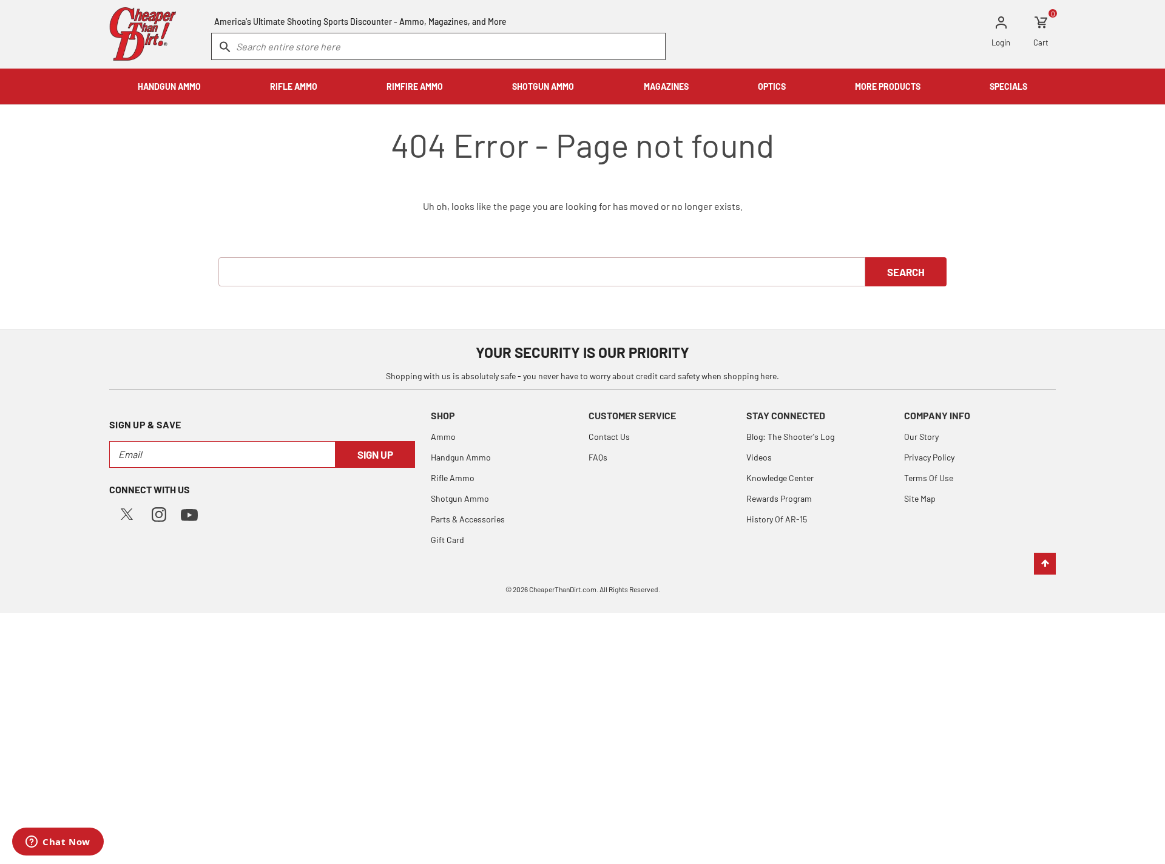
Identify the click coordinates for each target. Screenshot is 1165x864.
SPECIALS (1008, 86)
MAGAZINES (666, 86)
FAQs (598, 457)
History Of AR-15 (776, 519)
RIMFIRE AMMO (415, 86)
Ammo (443, 436)
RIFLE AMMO (293, 86)
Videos (759, 457)
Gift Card (447, 540)
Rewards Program (779, 498)
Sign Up (375, 454)
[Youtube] (189, 513)
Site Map (920, 498)
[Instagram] (159, 513)
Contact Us (609, 436)
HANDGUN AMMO (169, 86)
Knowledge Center (780, 478)
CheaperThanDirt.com (562, 589)
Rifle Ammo (452, 478)
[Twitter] (126, 513)
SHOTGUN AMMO (543, 86)
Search (906, 272)
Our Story (921, 436)
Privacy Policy (929, 457)
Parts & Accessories (468, 519)
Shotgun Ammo (460, 498)
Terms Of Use (928, 478)
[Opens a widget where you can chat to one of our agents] (58, 843)
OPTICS (772, 86)
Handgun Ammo (461, 457)
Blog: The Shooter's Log (790, 436)
